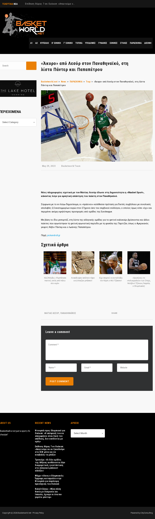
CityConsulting (147, 513)
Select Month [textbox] (80, 433)
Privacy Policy (38, 513)
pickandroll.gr (53, 235)
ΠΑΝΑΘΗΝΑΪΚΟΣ (68, 313)
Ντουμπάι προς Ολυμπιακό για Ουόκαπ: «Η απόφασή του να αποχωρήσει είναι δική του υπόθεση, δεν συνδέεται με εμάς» (50, 436)
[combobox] (88, 433)
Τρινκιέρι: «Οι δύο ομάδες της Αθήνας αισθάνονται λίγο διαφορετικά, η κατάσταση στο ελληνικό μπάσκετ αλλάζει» (50, 465)
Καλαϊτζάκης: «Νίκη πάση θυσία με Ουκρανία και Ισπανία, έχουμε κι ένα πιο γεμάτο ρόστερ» (48, 493)
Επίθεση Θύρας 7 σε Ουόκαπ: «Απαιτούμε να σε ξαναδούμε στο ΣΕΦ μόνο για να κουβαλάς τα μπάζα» (50, 450)
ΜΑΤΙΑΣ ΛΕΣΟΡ (51, 313)
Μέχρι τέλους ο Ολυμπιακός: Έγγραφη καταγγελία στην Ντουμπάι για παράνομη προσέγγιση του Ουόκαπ (49, 479)
